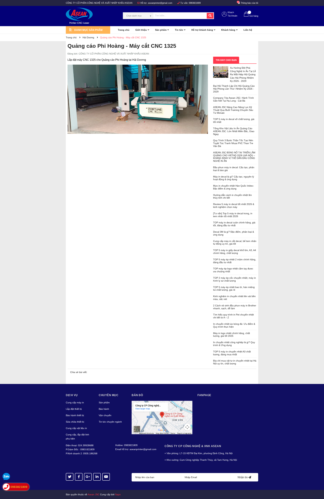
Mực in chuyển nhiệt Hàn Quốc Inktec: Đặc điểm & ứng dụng (233, 187)
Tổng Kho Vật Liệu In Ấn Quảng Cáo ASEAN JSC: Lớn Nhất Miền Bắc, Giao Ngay (233, 131)
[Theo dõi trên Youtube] (106, 477)
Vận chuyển (105, 415)
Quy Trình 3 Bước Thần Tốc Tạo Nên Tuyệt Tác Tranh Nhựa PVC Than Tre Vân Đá (233, 143)
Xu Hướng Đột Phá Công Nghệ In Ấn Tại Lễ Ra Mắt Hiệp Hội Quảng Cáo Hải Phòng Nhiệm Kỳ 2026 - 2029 (243, 74)
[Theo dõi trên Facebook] (79, 477)
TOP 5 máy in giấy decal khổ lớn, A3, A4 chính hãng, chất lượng (234, 251)
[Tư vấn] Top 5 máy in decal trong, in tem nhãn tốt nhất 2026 (232, 215)
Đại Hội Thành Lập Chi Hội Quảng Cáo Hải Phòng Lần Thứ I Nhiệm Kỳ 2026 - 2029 (234, 89)
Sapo (118, 494)
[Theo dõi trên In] (97, 477)
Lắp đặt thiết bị (74, 409)
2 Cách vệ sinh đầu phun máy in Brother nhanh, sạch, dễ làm (234, 307)
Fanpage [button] (204, 395)
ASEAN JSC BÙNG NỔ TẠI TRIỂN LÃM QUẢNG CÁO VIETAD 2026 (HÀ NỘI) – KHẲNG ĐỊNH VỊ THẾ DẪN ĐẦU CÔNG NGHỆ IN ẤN (234, 156)
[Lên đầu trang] (318, 483)
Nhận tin (243, 477)
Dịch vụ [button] (72, 395)
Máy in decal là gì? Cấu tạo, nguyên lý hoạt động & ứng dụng (233, 178)
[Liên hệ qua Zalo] (6, 476)
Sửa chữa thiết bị (75, 421)
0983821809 (195, 3)
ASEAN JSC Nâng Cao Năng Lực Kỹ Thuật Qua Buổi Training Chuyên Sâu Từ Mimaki (233, 110)
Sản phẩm (104, 402)
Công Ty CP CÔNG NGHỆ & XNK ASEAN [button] (193, 446)
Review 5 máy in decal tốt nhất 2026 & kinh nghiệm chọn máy (233, 205)
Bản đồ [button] (137, 395)
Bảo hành (104, 409)
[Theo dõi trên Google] (88, 477)
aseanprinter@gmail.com (160, 3)
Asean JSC (93, 494)
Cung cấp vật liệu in (76, 428)
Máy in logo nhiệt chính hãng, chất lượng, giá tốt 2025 (231, 334)
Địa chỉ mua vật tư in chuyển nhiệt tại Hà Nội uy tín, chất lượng (234, 362)
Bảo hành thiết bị (75, 415)
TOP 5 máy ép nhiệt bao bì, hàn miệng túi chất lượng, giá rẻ (234, 288)
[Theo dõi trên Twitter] (69, 477)
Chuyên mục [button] (108, 395)
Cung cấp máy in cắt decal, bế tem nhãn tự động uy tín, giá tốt (234, 242)
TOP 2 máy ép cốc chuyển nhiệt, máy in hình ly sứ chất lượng (234, 279)
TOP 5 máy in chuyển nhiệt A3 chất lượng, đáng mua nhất (232, 353)
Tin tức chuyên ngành (110, 421)
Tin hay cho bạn (226, 60)
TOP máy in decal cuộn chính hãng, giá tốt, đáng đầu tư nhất (234, 224)
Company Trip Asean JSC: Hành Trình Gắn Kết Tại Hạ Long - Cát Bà (233, 99)
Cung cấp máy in (75, 402)
